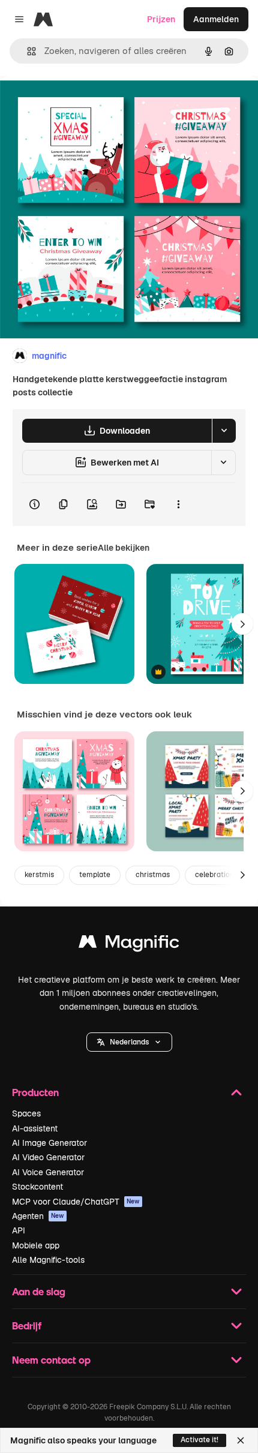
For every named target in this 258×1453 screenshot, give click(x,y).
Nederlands (129, 1042)
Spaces (26, 1113)
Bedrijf (26, 1325)
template (94, 874)
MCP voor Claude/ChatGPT (76, 1201)
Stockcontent (37, 1186)
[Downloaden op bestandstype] (224, 431)
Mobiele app (35, 1245)
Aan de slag (38, 1291)
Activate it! (199, 1440)
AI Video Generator (48, 1157)
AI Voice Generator (48, 1172)
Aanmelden (216, 19)
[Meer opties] (178, 505)
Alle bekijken (123, 547)
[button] (129, 1042)
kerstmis (39, 874)
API (18, 1230)
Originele (79, 103)
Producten (35, 1092)
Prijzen (161, 19)
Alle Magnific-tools (48, 1259)
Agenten (38, 1216)
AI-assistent (35, 1128)
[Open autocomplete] (26, 51)
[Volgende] (242, 624)
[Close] (240, 1440)
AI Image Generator (49, 1142)
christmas (153, 874)
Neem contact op (51, 1359)
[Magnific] (129, 944)
